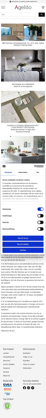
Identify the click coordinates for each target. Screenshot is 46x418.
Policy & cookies (29, 364)
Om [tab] (37, 172)
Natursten (6, 361)
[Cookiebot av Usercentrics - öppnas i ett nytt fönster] (34, 166)
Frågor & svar (27, 357)
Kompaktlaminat (8, 357)
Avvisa (23, 250)
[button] (3, 7)
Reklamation (27, 368)
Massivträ (6, 376)
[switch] (40, 215)
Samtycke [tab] (8, 172)
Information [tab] (23, 172)
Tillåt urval (23, 244)
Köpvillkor (26, 361)
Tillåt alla (23, 238)
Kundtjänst (26, 353)
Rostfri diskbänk (8, 364)
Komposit (6, 368)
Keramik (6, 372)
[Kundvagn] (43, 8)
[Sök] (42, 15)
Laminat (6, 353)
